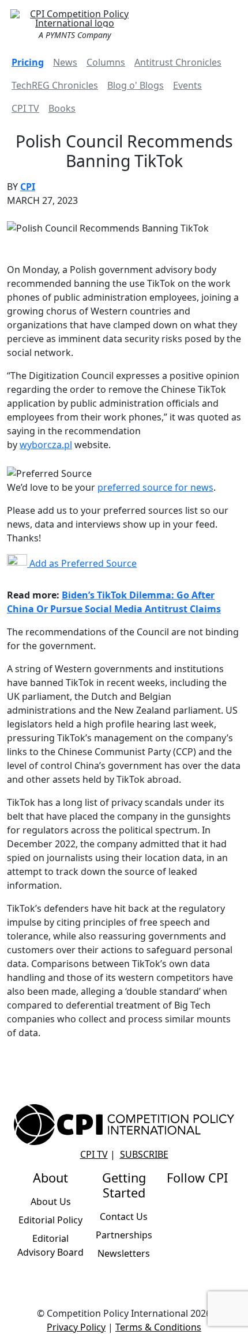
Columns (106, 62)
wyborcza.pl (46, 444)
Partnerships (124, 1235)
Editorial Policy (50, 1220)
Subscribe (144, 1154)
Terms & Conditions (158, 1327)
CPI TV (25, 108)
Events (187, 85)
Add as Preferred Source (82, 563)
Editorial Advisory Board (50, 1245)
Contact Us (124, 1216)
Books (62, 108)
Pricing (28, 62)
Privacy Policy (76, 1327)
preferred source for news (155, 487)
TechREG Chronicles (55, 85)
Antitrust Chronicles (177, 62)
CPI (27, 186)
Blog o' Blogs (135, 85)
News (65, 62)
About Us (51, 1201)
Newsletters (123, 1253)
